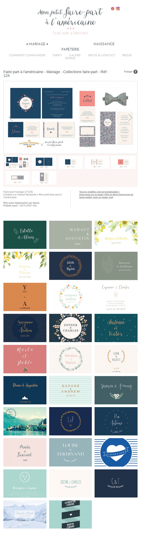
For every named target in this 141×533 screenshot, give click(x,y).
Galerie (75, 55)
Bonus (70, 58)
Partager (128, 71)
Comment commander (27, 55)
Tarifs (57, 55)
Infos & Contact (101, 55)
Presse (127, 55)
